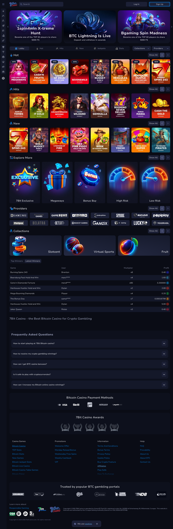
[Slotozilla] (161, 494)
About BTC (145, 458)
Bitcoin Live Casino (21, 466)
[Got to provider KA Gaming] (120, 223)
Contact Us (145, 462)
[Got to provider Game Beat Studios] (59, 215)
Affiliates (101, 466)
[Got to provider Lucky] (140, 223)
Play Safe (101, 470)
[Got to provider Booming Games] (39, 215)
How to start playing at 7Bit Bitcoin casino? (33, 343)
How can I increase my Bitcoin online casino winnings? (38, 384)
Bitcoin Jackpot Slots (22, 462)
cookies (88, 524)
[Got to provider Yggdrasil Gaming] (161, 223)
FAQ (142, 446)
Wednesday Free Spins (65, 454)
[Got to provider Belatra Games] (39, 223)
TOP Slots (17, 450)
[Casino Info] (59, 494)
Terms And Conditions (107, 446)
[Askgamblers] (18, 494)
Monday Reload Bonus (65, 450)
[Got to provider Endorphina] (100, 215)
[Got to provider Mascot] (79, 223)
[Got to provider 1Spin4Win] (79, 215)
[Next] (171, 26)
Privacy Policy (103, 454)
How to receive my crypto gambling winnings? (35, 353)
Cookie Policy (103, 458)
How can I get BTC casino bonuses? (30, 364)
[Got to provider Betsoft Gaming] (59, 223)
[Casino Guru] (38, 494)
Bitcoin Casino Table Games (25, 470)
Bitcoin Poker (18, 474)
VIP (56, 462)
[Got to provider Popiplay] (161, 215)
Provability (145, 450)
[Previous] (8, 26)
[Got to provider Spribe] (120, 215)
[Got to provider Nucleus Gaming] (140, 215)
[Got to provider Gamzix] (100, 223)
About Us (144, 454)
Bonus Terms (103, 450)
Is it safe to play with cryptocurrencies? (32, 374)
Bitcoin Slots (18, 454)
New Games (18, 458)
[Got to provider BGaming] (18, 215)
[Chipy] (79, 494)
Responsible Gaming (19, 508)
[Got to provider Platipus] (18, 223)
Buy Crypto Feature (106, 462)
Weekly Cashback (63, 458)
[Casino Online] (100, 494)
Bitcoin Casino (19, 446)
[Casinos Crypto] (120, 494)
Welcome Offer (62, 446)
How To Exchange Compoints (105, 475)
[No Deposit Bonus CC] (141, 494)
